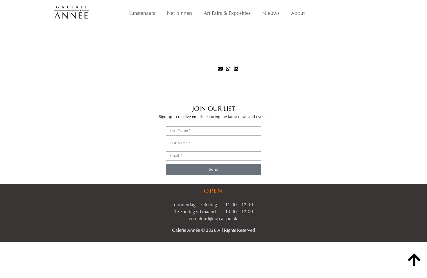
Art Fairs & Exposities (227, 13)
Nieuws (270, 13)
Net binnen (179, 13)
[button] (220, 69)
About (298, 13)
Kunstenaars (141, 13)
